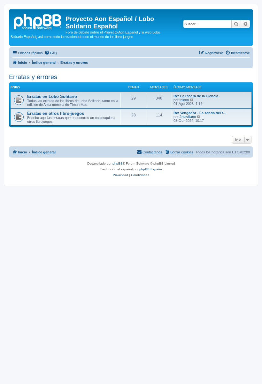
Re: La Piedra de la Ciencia (195, 96)
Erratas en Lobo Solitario (52, 96)
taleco (184, 100)
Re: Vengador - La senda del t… (200, 113)
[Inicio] (38, 21)
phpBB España (150, 169)
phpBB (117, 163)
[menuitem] (50, 53)
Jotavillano (188, 117)
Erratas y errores (33, 76)
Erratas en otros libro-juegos (55, 113)
